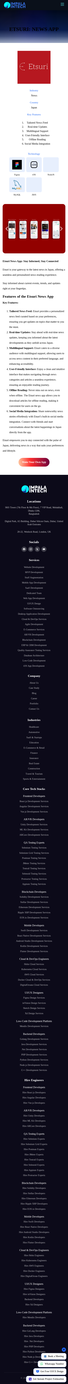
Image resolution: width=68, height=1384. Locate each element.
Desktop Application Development (34, 614)
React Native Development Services (34, 936)
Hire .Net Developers (34, 1341)
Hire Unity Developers (34, 1116)
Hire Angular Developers (34, 1097)
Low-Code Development (34, 660)
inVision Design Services (34, 1003)
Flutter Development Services (34, 951)
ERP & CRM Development (34, 645)
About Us (34, 683)
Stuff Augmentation (34, 577)
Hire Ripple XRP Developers (34, 1204)
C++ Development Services (34, 1070)
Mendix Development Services (34, 1026)
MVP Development (34, 572)
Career (34, 698)
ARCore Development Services (34, 835)
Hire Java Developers (34, 1336)
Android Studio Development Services (34, 941)
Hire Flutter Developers (34, 1242)
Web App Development (34, 598)
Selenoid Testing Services (34, 873)
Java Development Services (34, 1044)
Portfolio (34, 703)
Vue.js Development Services (34, 811)
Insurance (34, 758)
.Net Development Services (34, 1049)
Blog (34, 693)
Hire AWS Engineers (34, 1266)
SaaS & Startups (34, 737)
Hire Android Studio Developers (34, 1232)
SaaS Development (34, 588)
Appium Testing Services (34, 884)
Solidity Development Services (34, 897)
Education (34, 742)
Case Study (34, 688)
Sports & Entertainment (34, 779)
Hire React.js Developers (34, 1092)
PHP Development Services (34, 1054)
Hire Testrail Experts (34, 1159)
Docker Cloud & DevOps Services (34, 980)
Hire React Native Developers (34, 1227)
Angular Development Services (34, 806)
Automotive (34, 732)
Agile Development (34, 624)
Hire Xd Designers (34, 1304)
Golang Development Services (34, 1039)
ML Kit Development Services (34, 829)
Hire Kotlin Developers (34, 1237)
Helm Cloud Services (34, 964)
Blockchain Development (34, 640)
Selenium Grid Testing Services (34, 853)
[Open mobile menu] (62, 4)
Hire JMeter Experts (34, 1154)
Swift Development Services (34, 930)
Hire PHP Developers (34, 1346)
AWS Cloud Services (34, 974)
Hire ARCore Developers (34, 1126)
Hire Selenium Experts (34, 1139)
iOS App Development (34, 666)
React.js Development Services (34, 801)
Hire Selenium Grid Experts (34, 1144)
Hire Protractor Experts (34, 1175)
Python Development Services (34, 1060)
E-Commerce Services (34, 629)
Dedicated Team (34, 593)
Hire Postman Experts (34, 1149)
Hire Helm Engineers (34, 1255)
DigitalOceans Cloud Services (34, 985)
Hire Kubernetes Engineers (34, 1260)
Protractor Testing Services (34, 879)
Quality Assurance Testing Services (34, 650)
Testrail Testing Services (34, 868)
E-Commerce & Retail (34, 748)
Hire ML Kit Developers (34, 1121)
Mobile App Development (34, 582)
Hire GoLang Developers (34, 1331)
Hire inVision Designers (34, 1294)
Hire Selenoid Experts (34, 1165)
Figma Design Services (34, 998)
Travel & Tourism (34, 774)
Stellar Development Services (34, 902)
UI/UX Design (34, 603)
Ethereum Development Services (34, 907)
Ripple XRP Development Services (34, 912)
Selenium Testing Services (34, 847)
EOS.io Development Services (34, 917)
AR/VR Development (34, 634)
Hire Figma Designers (34, 1289)
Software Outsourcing (34, 608)
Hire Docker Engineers (34, 1271)
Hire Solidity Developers (34, 1188)
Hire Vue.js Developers (34, 1103)
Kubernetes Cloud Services (34, 969)
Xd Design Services (34, 1013)
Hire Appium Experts (34, 1170)
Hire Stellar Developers (34, 1193)
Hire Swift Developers (34, 1221)
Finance (34, 753)
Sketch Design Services (34, 1008)
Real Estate (34, 763)
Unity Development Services (34, 824)
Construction (34, 768)
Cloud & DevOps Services (34, 619)
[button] (7, 229)
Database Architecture (34, 655)
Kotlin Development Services (34, 946)
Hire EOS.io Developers (34, 1209)
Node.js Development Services (34, 1065)
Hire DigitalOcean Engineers (34, 1276)
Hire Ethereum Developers (34, 1198)
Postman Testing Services (34, 858)
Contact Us (34, 709)
